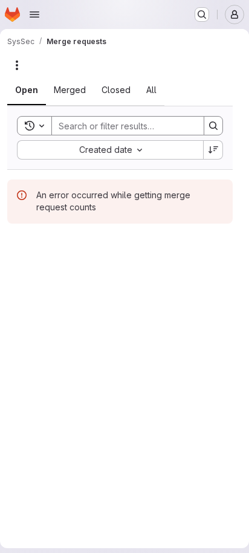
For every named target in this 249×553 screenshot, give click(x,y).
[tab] (26, 90)
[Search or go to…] (202, 14)
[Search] (213, 125)
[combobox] (110, 150)
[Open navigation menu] (34, 14)
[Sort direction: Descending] (213, 150)
